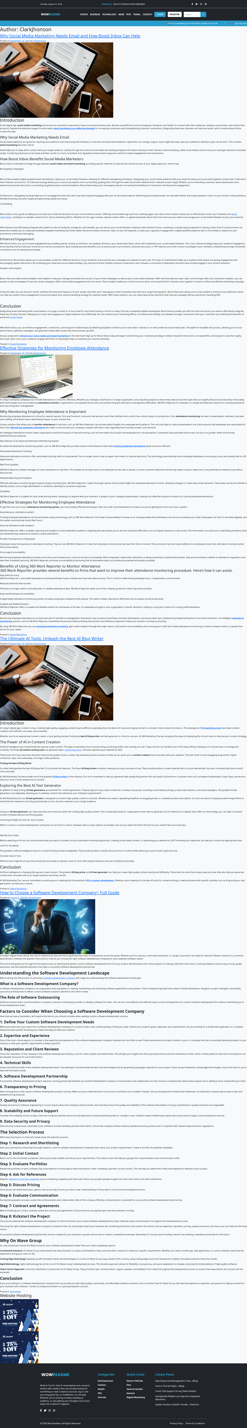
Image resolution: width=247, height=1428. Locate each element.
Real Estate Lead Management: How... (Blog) (176, 1380)
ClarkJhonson (39, 40)
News (121, 14)
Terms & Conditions (195, 1423)
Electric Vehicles (135, 1380)
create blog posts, (73, 749)
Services (102, 1397)
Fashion (102, 1385)
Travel (137, 14)
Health (101, 1389)
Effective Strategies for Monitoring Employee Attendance (54, 348)
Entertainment (105, 1380)
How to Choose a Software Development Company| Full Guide (59, 892)
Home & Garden (135, 1389)
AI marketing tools (211, 728)
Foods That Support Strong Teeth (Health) (175, 1391)
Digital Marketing (18, 344)
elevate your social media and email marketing (44, 335)
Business (95, 14)
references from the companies (23, 1179)
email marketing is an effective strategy (73, 128)
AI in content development (100, 880)
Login (160, 14)
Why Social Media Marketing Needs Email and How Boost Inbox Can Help (70, 36)
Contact (147, 14)
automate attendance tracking (52, 626)
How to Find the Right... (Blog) (169, 1386)
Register (175, 14)
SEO (100, 1393)
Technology (109, 14)
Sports (84, 14)
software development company (59, 978)
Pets (128, 14)
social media (16, 317)
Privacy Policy (177, 1423)
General (131, 1393)
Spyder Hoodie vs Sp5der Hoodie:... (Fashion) (177, 1404)
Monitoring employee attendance (28, 427)
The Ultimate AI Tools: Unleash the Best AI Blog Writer (52, 638)
